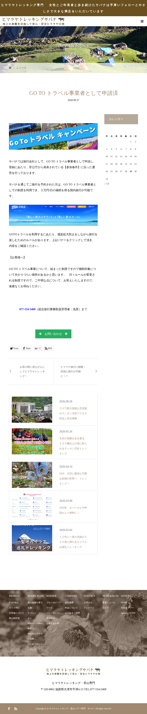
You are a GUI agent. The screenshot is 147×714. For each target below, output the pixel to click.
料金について (71, 608)
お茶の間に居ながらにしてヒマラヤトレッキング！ (32, 371)
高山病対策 (14, 618)
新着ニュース (108, 602)
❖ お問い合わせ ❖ (53, 333)
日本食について (16, 613)
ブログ (105, 608)
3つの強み (14, 602)
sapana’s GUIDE (128, 613)
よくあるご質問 (72, 613)
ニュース (21, 67)
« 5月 (106, 184)
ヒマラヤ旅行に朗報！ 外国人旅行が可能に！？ (74, 371)
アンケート (89, 608)
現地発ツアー (127, 608)
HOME (124, 602)
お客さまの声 (52, 623)
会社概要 (69, 602)
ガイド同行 (14, 608)
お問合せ (88, 602)
